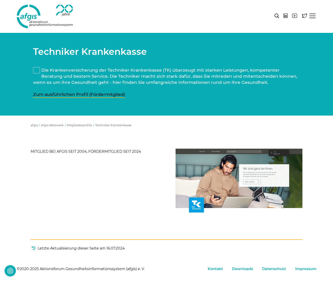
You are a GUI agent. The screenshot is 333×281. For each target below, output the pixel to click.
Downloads (242, 269)
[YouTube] (294, 16)
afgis (45, 16)
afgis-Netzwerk (52, 125)
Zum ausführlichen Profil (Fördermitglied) (79, 94)
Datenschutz (274, 269)
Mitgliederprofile (79, 125)
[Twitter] (304, 16)
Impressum (305, 269)
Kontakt (215, 269)
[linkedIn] (285, 16)
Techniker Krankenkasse (113, 125)
